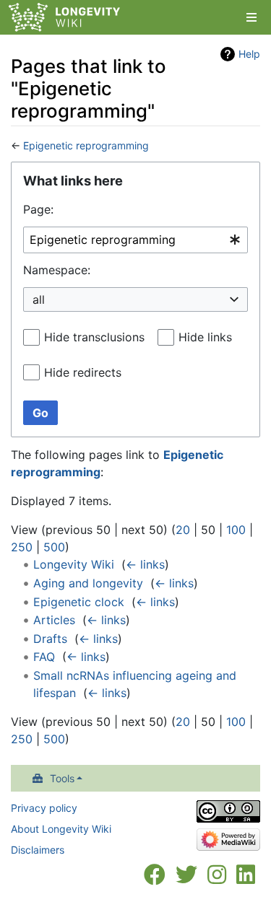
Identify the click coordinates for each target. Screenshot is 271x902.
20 (183, 529)
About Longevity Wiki (61, 829)
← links (145, 564)
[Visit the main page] (64, 18)
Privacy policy (44, 808)
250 (22, 547)
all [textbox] (39, 299)
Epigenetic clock (78, 602)
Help (249, 54)
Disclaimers (37, 850)
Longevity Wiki (73, 564)
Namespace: (56, 270)
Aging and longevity (88, 583)
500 (54, 547)
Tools (62, 778)
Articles (54, 620)
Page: (38, 209)
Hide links (205, 337)
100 (236, 529)
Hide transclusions (94, 337)
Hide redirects (82, 372)
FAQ (44, 656)
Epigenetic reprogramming (86, 145)
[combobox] (135, 240)
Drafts (50, 638)
